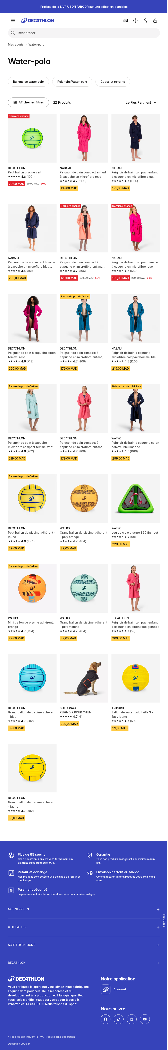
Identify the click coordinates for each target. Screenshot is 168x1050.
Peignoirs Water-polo (72, 81)
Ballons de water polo (28, 81)
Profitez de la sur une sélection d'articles (84, 6)
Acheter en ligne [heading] (21, 936)
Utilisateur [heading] (17, 918)
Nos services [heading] (18, 901)
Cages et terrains (113, 81)
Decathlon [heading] (17, 954)
